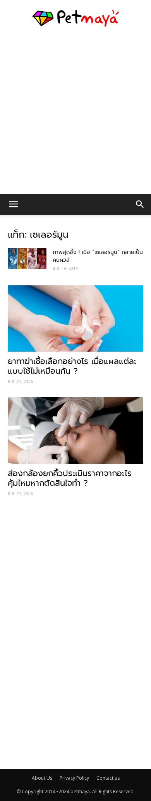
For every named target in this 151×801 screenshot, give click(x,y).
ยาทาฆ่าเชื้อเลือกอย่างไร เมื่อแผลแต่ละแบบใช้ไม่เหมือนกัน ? (72, 366)
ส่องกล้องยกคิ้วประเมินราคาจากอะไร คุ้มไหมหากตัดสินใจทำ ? (70, 478)
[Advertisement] (75, 114)
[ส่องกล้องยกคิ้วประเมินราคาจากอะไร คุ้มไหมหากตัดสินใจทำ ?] (75, 430)
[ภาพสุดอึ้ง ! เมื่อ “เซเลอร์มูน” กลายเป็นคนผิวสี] (27, 258)
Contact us (108, 778)
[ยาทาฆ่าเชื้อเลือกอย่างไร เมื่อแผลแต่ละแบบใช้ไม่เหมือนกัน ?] (75, 318)
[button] (140, 204)
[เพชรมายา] (75, 18)
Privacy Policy (74, 778)
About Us (42, 778)
